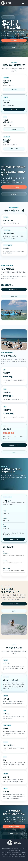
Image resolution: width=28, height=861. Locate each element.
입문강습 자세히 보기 (14, 289)
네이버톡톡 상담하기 (14, 187)
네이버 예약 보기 (14, 833)
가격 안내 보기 (14, 194)
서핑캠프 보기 (14, 129)
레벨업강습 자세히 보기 (14, 445)
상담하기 (14, 47)
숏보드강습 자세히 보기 (14, 604)
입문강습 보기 (14, 89)
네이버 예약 (14, 296)
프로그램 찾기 (14, 40)
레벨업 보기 (14, 109)
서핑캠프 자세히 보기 (14, 539)
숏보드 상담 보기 (14, 148)
